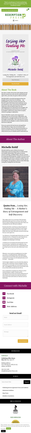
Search (27, 382)
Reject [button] (3, 431)
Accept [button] (8, 428)
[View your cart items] (27, 10)
